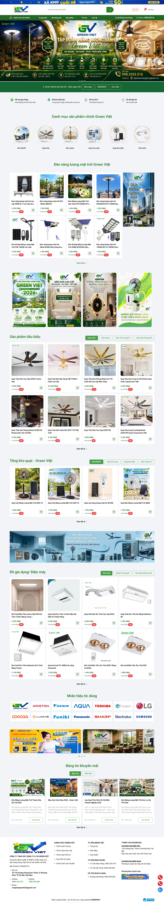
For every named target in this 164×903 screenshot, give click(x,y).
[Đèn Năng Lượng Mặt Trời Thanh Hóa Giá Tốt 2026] (27, 788)
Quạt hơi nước (112, 462)
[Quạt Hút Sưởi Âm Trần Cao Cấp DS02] (100, 595)
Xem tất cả (81, 263)
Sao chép (115, 87)
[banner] (29, 300)
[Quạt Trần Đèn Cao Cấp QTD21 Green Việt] (27, 360)
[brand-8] (20, 716)
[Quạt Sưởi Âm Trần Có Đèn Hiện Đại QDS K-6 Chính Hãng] (64, 595)
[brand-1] (20, 705)
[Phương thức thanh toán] (137, 876)
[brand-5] (102, 706)
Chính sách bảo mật (64, 851)
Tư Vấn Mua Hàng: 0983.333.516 (103, 864)
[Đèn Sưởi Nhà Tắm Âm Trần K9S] (137, 646)
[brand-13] (123, 716)
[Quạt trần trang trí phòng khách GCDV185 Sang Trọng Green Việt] (137, 411)
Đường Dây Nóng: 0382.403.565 (102, 877)
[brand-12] (102, 716)
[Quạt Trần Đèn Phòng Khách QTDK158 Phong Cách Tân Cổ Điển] (27, 411)
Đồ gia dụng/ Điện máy (28, 572)
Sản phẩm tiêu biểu (25, 337)
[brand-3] (61, 706)
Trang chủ (94, 846)
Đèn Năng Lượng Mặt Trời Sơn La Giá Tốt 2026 (136, 801)
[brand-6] (123, 706)
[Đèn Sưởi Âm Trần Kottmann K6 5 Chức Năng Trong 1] (27, 646)
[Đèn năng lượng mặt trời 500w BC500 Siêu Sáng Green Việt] (52, 229)
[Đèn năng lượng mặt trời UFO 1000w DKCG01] (52, 186)
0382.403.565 (34, 882)
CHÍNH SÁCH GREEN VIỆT (64, 843)
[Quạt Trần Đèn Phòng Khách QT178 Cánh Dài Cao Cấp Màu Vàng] (100, 360)
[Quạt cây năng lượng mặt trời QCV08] (100, 484)
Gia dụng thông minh (143, 573)
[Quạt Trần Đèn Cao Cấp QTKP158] (100, 411)
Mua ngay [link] (88, 87)
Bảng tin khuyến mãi (82, 766)
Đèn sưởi (106, 573)
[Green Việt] (21, 9)
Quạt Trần (91, 338)
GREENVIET (95, 900)
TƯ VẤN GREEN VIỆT (96, 843)
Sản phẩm (94, 855)
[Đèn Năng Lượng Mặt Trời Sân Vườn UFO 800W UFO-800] (80, 186)
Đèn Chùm (106, 338)
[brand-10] (61, 716)
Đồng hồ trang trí (122, 573)
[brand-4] (82, 706)
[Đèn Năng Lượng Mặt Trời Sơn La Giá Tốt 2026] (136, 788)
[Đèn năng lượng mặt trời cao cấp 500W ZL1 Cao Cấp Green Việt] (23, 186)
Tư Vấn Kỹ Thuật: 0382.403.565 (102, 868)
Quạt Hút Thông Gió (144, 338)
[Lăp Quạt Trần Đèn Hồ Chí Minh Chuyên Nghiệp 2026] (100, 788)
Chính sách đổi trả (63, 855)
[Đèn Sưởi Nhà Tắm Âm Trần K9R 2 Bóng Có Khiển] (100, 646)
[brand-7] (144, 705)
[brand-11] (82, 716)
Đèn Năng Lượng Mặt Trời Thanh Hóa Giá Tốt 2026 (26, 801)
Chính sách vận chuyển (65, 863)
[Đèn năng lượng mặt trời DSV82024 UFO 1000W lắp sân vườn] (108, 186)
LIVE (136, 9)
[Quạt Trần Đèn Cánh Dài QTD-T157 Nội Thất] (64, 411)
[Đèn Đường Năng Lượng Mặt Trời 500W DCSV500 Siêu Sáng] (80, 229)
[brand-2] (40, 706)
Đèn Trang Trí (146, 462)
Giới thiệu (93, 851)
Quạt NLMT (96, 462)
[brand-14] (144, 716)
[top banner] (82, 2)
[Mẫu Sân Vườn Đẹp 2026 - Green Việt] (63, 788)
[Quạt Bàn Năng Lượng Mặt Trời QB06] (137, 484)
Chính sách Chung (63, 846)
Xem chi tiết (36, 820)
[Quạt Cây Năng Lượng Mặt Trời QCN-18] (27, 484)
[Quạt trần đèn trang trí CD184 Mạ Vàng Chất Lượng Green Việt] (137, 360)
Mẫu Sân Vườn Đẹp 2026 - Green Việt (63, 800)
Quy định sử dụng (63, 859)
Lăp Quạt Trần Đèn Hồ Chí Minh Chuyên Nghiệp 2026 (97, 801)
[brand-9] (40, 716)
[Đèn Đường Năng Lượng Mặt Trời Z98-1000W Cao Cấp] (23, 229)
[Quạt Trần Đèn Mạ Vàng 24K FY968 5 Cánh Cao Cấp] (64, 360)
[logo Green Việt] (30, 848)
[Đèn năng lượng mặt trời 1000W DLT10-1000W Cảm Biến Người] (108, 229)
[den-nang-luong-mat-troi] (82, 50)
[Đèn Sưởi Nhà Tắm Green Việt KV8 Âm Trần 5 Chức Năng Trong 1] (27, 595)
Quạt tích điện (129, 462)
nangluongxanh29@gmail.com (24, 888)
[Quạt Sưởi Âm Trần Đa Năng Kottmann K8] (137, 595)
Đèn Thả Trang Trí (123, 338)
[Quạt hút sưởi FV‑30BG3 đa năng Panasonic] (64, 646)
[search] (110, 9)
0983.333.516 (17, 882)
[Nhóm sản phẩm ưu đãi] (138, 200)
